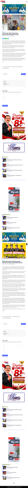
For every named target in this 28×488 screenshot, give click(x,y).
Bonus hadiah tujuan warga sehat (8, 316)
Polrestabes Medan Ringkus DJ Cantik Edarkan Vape (14, 175)
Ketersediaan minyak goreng (7, 66)
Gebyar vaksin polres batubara (16, 316)
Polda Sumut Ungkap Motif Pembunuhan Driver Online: (14, 409)
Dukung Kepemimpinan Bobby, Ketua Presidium (13, 227)
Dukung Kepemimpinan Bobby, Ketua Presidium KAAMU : (14, 170)
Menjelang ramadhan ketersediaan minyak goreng (17, 66)
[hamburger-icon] (26, 1)
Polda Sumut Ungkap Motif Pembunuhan (12, 217)
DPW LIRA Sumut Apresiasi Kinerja (11, 222)
